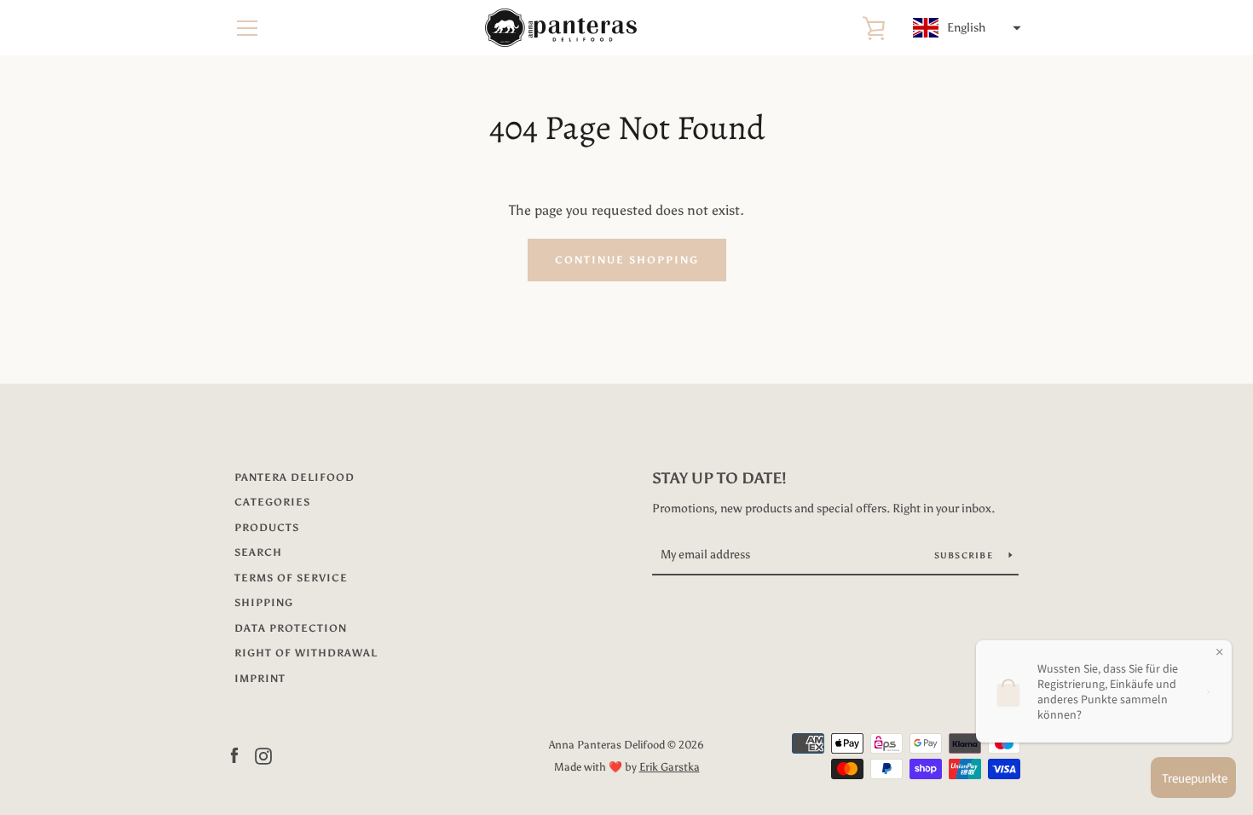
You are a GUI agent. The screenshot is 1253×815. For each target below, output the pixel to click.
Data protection (290, 628)
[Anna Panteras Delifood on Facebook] (234, 755)
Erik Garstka (669, 766)
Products (266, 528)
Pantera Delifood (294, 477)
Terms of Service (291, 578)
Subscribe (965, 556)
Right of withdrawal (306, 653)
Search (258, 552)
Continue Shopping (627, 260)
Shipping (263, 603)
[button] (965, 28)
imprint (260, 679)
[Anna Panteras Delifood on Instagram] (263, 755)
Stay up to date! (719, 478)
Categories (272, 502)
